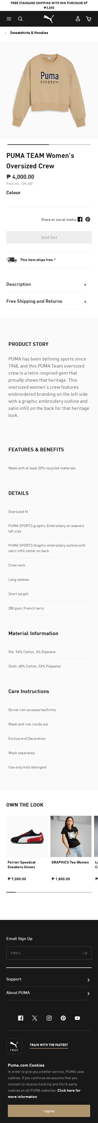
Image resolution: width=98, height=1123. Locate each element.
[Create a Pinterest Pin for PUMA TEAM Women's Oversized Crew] (88, 219)
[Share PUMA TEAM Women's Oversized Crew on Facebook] (80, 219)
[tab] (28, 144)
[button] (10, 19)
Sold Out (49, 237)
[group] (27, 846)
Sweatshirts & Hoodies (29, 33)
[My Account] (78, 19)
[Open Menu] (10, 19)
